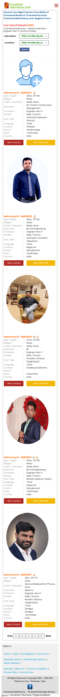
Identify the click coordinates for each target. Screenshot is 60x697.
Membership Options (34, 659)
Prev (10, 635)
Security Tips (26, 672)
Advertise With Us (13, 659)
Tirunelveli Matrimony (15, 28)
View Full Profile (40, 142)
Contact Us (42, 653)
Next (48, 635)
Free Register (27, 653)
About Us (19, 668)
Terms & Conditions (37, 668)
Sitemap (8, 668)
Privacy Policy (11, 672)
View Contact (13, 142)
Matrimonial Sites (37, 28)
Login (15, 653)
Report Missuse (11, 663)
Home (7, 653)
